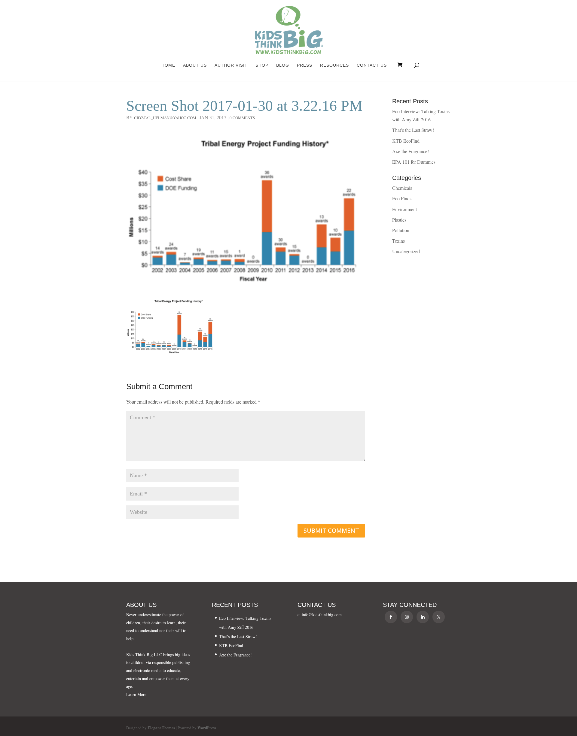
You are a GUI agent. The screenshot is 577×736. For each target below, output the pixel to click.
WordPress (206, 727)
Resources (334, 65)
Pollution (400, 230)
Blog (282, 65)
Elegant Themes (161, 727)
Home (168, 65)
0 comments (242, 117)
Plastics (399, 220)
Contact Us (372, 65)
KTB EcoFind (406, 141)
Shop (261, 65)
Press (304, 65)
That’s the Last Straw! (413, 130)
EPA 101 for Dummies (413, 162)
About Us (195, 65)
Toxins (398, 241)
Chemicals (402, 188)
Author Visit (231, 65)
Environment (404, 209)
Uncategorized (406, 251)
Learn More (136, 694)
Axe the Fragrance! (410, 151)
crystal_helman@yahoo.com (165, 117)
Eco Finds (401, 198)
